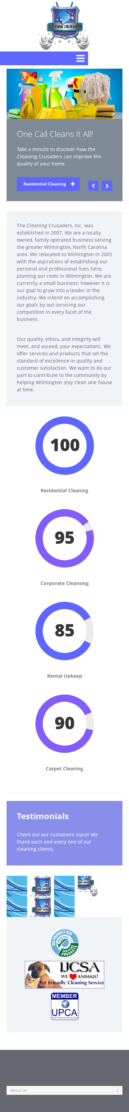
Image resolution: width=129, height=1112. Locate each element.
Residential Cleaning (44, 184)
